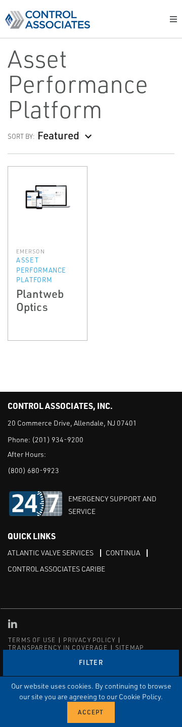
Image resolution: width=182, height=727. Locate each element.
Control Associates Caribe (56, 568)
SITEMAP (129, 647)
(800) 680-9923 (33, 470)
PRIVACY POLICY (89, 640)
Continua (123, 552)
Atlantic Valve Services (51, 552)
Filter (91, 662)
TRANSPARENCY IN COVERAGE (58, 647)
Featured (58, 135)
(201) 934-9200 (57, 439)
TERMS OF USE (32, 640)
